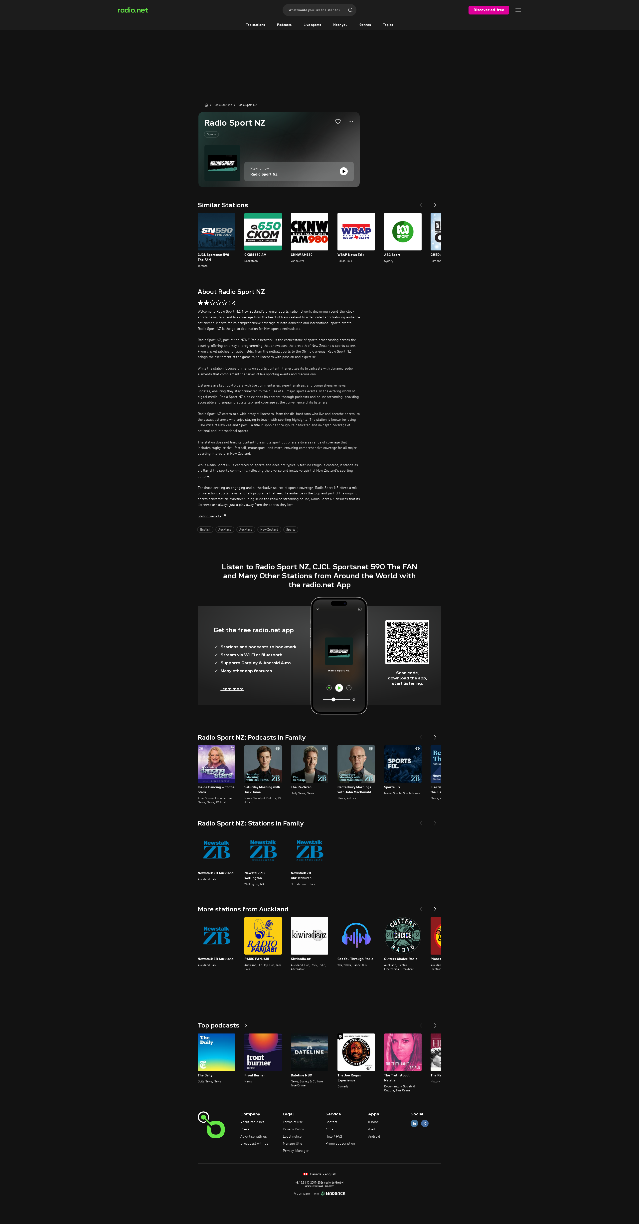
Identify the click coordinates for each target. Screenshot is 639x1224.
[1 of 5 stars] (200, 303)
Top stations (255, 25)
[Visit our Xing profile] (425, 1123)
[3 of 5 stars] (212, 303)
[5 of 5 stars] (224, 303)
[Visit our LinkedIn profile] (414, 1123)
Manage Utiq (292, 1143)
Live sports (312, 25)
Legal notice (292, 1136)
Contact (331, 1122)
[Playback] (344, 171)
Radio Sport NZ (264, 175)
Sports (211, 134)
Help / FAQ (333, 1136)
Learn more (232, 688)
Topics (388, 25)
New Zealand (269, 529)
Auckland (224, 529)
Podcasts (284, 25)
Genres (365, 25)
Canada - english (322, 1174)
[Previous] (421, 203)
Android (374, 1136)
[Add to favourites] (338, 121)
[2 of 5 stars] (206, 303)
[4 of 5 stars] (218, 303)
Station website (209, 516)
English (205, 529)
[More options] (351, 122)
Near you (340, 25)
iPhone (373, 1122)
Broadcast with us (254, 1143)
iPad (371, 1129)
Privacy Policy (293, 1129)
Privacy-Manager (296, 1151)
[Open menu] (518, 10)
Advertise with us (253, 1136)
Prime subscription (340, 1143)
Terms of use (293, 1122)
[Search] (350, 10)
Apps (329, 1129)
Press (244, 1129)
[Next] (435, 203)
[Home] (206, 105)
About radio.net (252, 1122)
